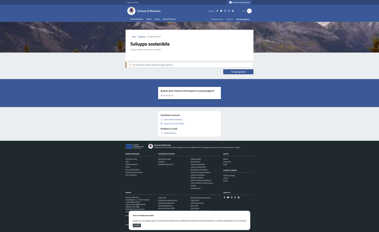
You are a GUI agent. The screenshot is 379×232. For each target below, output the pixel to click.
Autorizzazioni (195, 161)
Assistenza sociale (217, 19)
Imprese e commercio (198, 175)
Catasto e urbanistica (198, 164)
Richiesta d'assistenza (165, 205)
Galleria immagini (229, 175)
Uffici (127, 161)
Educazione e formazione (199, 169)
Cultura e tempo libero (198, 167)
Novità (225, 154)
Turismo (193, 185)
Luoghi (225, 178)
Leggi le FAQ (162, 197)
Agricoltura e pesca (164, 159)
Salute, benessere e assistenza (201, 180)
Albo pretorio (195, 208)
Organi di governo (131, 164)
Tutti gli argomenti (238, 71)
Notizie (225, 159)
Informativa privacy (197, 203)
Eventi (225, 180)
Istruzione (229, 19)
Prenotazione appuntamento (167, 200)
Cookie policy (195, 200)
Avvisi (225, 164)
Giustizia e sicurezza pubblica (200, 172)
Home (134, 36)
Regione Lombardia (132, 2)
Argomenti (141, 36)
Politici (128, 167)
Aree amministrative (132, 169)
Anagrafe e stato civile (165, 164)
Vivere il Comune (230, 170)
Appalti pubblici (196, 159)
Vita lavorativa (195, 188)
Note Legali (194, 205)
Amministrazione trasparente (200, 197)
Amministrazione (132, 154)
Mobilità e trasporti (197, 177)
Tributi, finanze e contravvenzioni (202, 183)
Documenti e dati (131, 159)
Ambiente (161, 161)
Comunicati (227, 161)
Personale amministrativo (134, 172)
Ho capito (137, 225)
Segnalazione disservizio (166, 203)
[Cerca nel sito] (249, 11)
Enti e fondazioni (131, 175)
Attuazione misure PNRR (166, 208)
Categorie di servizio (166, 154)
